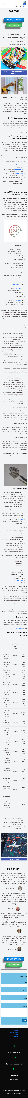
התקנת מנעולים (19, 173)
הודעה (24, 1006)
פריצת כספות (18, 300)
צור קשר (16, 1034)
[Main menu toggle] (3, 3)
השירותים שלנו (14, 1032)
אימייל (25, 990)
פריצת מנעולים (19, 165)
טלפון (25, 998)
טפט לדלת (20, 519)
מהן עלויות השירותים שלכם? (17, 44)
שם (25, 982)
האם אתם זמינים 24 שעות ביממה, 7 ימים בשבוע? (14, 37)
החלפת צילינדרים (18, 169)
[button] (14, 34)
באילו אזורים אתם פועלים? (18, 41)
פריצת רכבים (18, 288)
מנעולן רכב (16, 284)
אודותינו (16, 1030)
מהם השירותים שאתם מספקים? (16, 34)
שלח (24, 1020)
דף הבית (24, 6)
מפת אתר (15, 1036)
